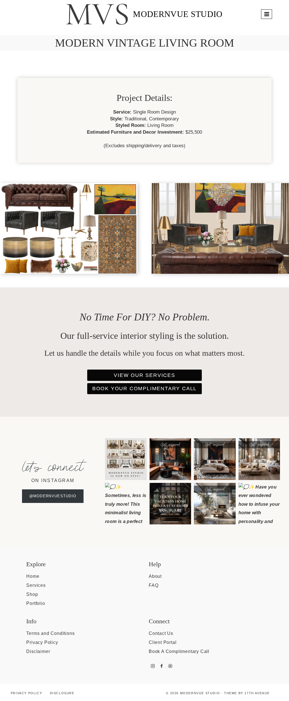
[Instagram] (153, 666)
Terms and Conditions (50, 633)
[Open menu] (266, 14)
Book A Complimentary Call (179, 651)
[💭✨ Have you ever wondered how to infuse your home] (259, 504)
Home (32, 576)
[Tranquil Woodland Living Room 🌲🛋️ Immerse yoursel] (259, 459)
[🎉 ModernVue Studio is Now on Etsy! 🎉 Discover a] (126, 459)
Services (35, 585)
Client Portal (162, 642)
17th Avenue (257, 693)
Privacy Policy (42, 642)
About (155, 576)
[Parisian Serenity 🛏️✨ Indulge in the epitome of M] (215, 459)
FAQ (153, 585)
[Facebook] (161, 666)
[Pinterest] (170, 666)
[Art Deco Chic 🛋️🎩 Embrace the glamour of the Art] (170, 459)
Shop (32, 594)
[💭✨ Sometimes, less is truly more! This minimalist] (126, 504)
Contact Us (161, 633)
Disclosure (62, 693)
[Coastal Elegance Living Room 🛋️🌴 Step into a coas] (215, 504)
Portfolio (35, 603)
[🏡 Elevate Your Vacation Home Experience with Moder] (170, 504)
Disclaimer (38, 651)
